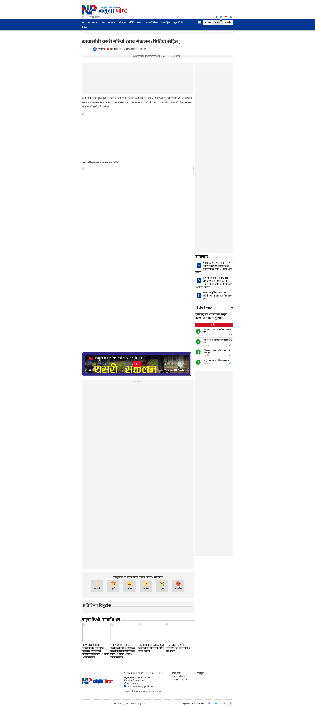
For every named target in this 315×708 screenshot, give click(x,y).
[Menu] (199, 22)
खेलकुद (122, 22)
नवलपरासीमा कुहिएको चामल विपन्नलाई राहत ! (218, 341)
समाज (140, 22)
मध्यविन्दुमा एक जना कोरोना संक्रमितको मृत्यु (218, 331)
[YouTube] (226, 16)
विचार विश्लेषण (152, 22)
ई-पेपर (84, 27)
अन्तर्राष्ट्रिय (165, 22)
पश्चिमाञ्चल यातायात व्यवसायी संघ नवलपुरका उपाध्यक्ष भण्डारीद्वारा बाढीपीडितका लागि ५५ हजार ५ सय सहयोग (213, 267)
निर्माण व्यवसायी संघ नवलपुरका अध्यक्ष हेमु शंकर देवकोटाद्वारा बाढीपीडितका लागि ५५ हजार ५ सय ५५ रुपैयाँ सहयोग (213, 282)
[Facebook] (216, 16)
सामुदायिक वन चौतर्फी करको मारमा (216, 360)
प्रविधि (131, 22)
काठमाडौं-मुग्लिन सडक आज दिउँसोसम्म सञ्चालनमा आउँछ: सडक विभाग (217, 296)
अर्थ (103, 22)
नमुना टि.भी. (178, 22)
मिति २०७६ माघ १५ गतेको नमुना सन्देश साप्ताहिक (217, 351)
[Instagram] (231, 16)
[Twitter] (221, 16)
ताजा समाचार (92, 22)
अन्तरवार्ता (112, 22)
